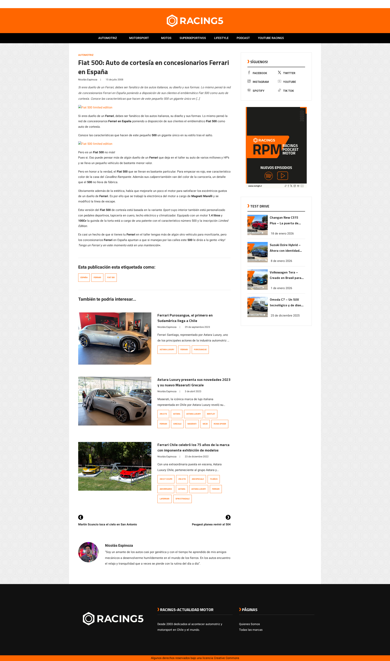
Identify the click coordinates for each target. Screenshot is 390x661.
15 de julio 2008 (114, 79)
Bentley (211, 414)
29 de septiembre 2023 (197, 327)
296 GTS (163, 414)
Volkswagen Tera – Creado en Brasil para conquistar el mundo (285, 275)
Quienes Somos (249, 624)
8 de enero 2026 (281, 261)
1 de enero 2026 (281, 288)
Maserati (192, 423)
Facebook (260, 73)
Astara (176, 414)
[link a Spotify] (308, 4)
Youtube (289, 82)
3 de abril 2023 (193, 391)
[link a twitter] (296, 4)
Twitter (289, 73)
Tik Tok (288, 91)
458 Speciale (198, 479)
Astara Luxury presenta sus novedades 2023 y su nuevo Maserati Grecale (193, 382)
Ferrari (97, 277)
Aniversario (166, 489)
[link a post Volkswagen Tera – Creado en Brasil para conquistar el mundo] (257, 289)
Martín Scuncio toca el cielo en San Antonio (107, 524)
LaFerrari (164, 498)
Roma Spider (220, 423)
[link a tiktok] (312, 4)
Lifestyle (221, 38)
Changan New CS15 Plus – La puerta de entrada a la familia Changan (284, 220)
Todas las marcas (250, 630)
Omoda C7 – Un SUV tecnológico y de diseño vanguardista (287, 302)
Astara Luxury (167, 349)
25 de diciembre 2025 (285, 315)
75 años (214, 479)
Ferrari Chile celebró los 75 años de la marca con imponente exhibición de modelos (193, 447)
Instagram (261, 82)
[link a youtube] (304, 4)
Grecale (177, 423)
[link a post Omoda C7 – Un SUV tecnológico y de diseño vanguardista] (257, 316)
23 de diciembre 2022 (197, 456)
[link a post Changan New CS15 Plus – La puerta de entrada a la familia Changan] (257, 234)
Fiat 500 (111, 277)
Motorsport (139, 38)
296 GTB (182, 479)
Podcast (243, 38)
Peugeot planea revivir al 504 (211, 524)
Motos (166, 38)
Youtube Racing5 (271, 38)
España (84, 277)
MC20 (205, 423)
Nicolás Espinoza (87, 79)
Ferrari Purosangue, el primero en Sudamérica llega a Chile (185, 318)
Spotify (258, 91)
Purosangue (200, 349)
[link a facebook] (292, 4)
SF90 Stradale (183, 498)
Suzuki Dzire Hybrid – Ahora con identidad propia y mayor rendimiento (285, 247)
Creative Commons (226, 658)
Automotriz (107, 38)
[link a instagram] (300, 4)
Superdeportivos (193, 38)
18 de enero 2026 (282, 233)
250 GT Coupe (166, 479)
